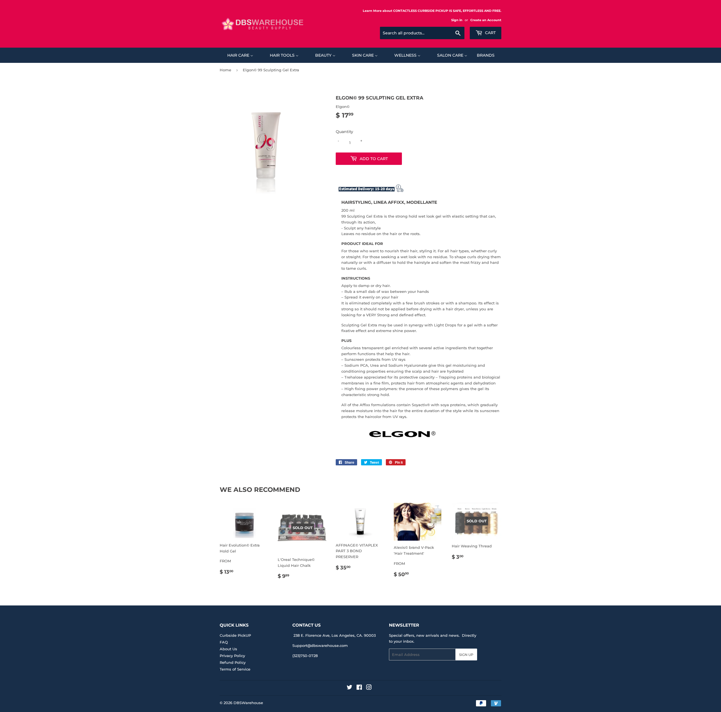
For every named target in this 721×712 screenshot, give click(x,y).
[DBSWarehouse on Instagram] (369, 688)
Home (225, 70)
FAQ (224, 642)
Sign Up (466, 655)
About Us (228, 649)
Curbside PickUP (235, 635)
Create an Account (485, 20)
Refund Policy (233, 662)
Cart (490, 32)
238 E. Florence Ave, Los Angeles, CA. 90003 (334, 635)
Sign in (456, 20)
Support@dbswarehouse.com (320, 645)
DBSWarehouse (248, 702)
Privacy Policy (232, 655)
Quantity (344, 131)
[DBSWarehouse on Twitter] (349, 688)
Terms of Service (235, 669)
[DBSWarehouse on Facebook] (359, 688)
